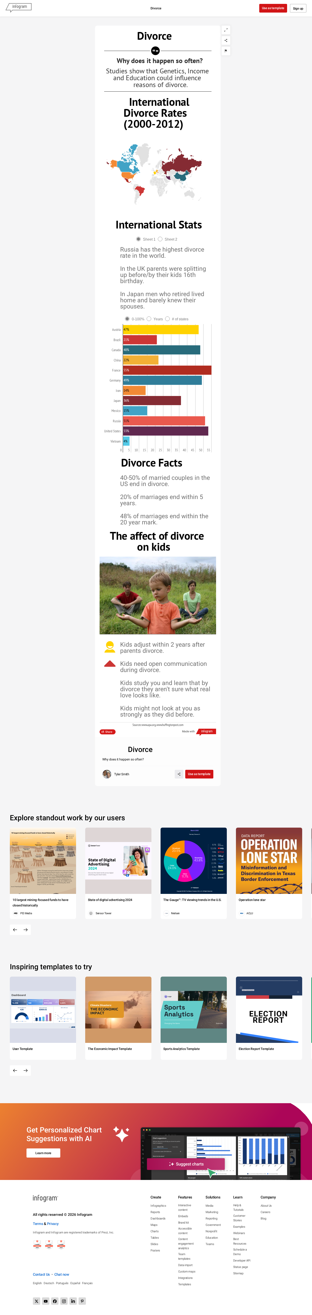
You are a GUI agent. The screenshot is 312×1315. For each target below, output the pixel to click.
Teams (210, 1244)
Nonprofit (211, 1231)
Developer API (242, 1260)
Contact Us (41, 1274)
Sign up (298, 8)
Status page (240, 1267)
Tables (155, 1237)
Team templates (184, 1256)
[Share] (226, 40)
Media (209, 1205)
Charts (155, 1231)
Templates (184, 1284)
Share (108, 731)
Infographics (158, 1205)
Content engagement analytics (186, 1243)
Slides (154, 1244)
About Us (266, 1205)
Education (212, 1237)
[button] (180, 164)
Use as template (273, 8)
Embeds (183, 1216)
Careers (265, 1212)
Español (75, 1283)
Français (87, 1283)
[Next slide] (25, 929)
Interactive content (184, 1207)
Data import (185, 1265)
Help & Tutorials (238, 1207)
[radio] (147, 239)
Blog (263, 1218)
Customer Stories (239, 1218)
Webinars (239, 1233)
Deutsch (49, 1283)
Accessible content (185, 1231)
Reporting (211, 1218)
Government (213, 1225)
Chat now (61, 1274)
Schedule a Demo (240, 1252)
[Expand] (226, 30)
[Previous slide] (15, 929)
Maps (154, 1225)
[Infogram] (18, 8)
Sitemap (238, 1273)
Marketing (212, 1212)
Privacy (53, 1224)
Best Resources (239, 1241)
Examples (239, 1226)
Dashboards (158, 1218)
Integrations (185, 1278)
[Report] (226, 51)
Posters (155, 1250)
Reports (155, 1212)
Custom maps (187, 1271)
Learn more (43, 1153)
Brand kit (183, 1222)
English (37, 1283)
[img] (161, 329)
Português (62, 1283)
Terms (38, 1224)
